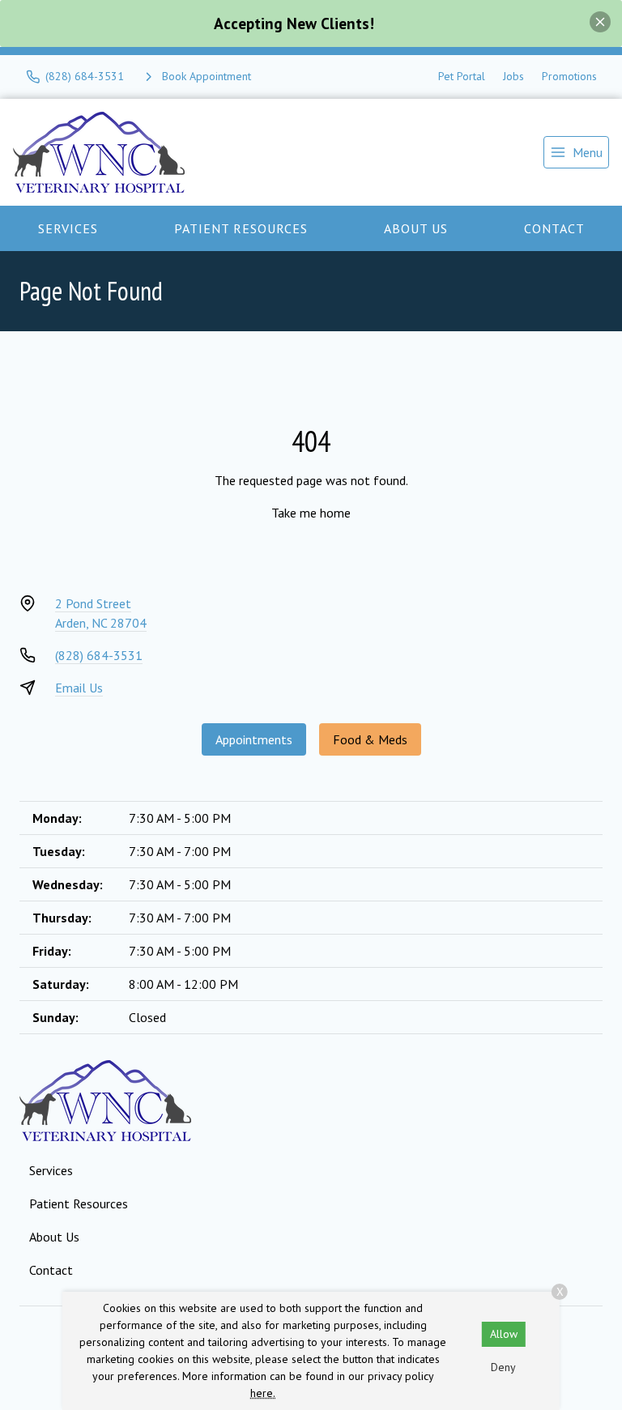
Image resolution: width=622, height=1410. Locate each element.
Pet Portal (461, 76)
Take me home (311, 513)
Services (68, 228)
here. (262, 1393)
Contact (554, 228)
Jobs (513, 76)
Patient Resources (241, 228)
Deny (503, 1367)
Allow (504, 1334)
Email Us (79, 687)
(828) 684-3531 (99, 655)
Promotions (569, 76)
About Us (416, 228)
